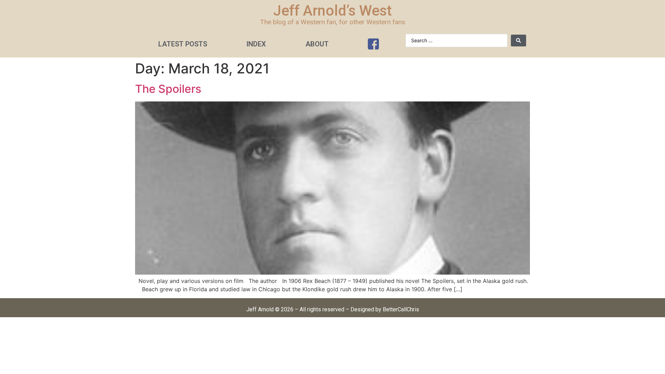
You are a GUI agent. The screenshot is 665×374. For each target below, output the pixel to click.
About (317, 44)
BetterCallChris (401, 309)
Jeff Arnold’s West (332, 10)
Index (256, 44)
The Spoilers (168, 89)
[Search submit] (518, 40)
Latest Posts (182, 44)
